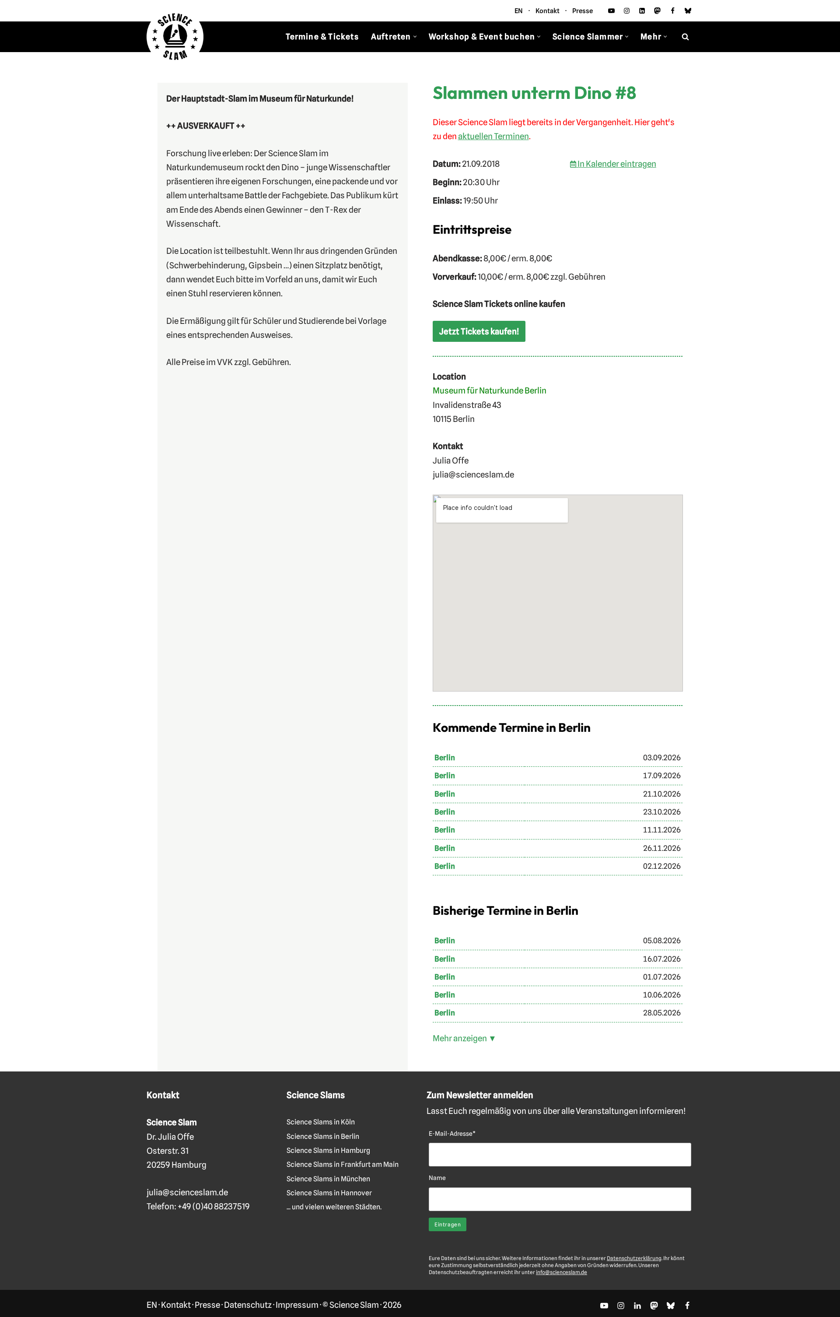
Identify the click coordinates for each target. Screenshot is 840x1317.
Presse (582, 11)
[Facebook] (672, 10)
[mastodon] (657, 10)
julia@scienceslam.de (187, 1192)
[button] (414, 36)
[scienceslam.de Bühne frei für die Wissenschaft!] (175, 37)
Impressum (297, 1305)
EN (518, 11)
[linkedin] (642, 10)
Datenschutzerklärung (634, 1258)
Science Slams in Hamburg (328, 1150)
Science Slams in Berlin (323, 1136)
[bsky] (687, 10)
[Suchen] (685, 36)
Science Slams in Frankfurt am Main (343, 1164)
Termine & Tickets (322, 36)
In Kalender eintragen (616, 164)
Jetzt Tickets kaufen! (479, 331)
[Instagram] (626, 10)
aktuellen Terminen (493, 136)
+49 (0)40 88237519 (214, 1206)
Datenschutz (248, 1305)
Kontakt (548, 11)
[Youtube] (611, 10)
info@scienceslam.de (561, 1272)
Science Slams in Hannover (329, 1193)
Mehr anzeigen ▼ (465, 1038)
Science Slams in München (328, 1179)
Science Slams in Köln (321, 1122)
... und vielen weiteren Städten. (334, 1207)
